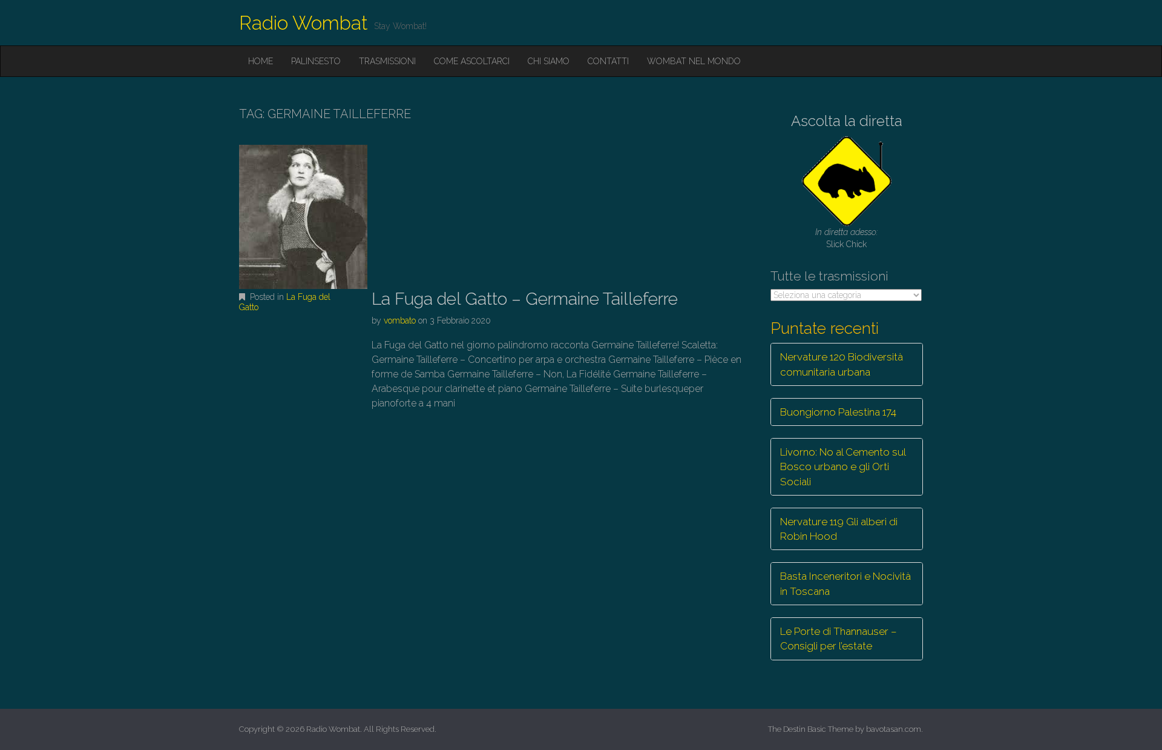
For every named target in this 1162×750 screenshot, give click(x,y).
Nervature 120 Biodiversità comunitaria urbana (841, 364)
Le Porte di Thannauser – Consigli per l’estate (838, 638)
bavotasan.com (893, 729)
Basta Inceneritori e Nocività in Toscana (845, 583)
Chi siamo (549, 61)
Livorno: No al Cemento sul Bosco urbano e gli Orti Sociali (843, 467)
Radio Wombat (303, 23)
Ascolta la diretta (846, 121)
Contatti (608, 61)
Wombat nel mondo (694, 61)
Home (260, 61)
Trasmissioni (387, 61)
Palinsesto (316, 61)
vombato (400, 320)
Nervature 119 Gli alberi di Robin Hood (839, 529)
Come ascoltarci (472, 61)
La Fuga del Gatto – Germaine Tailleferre (525, 299)
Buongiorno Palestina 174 (838, 412)
